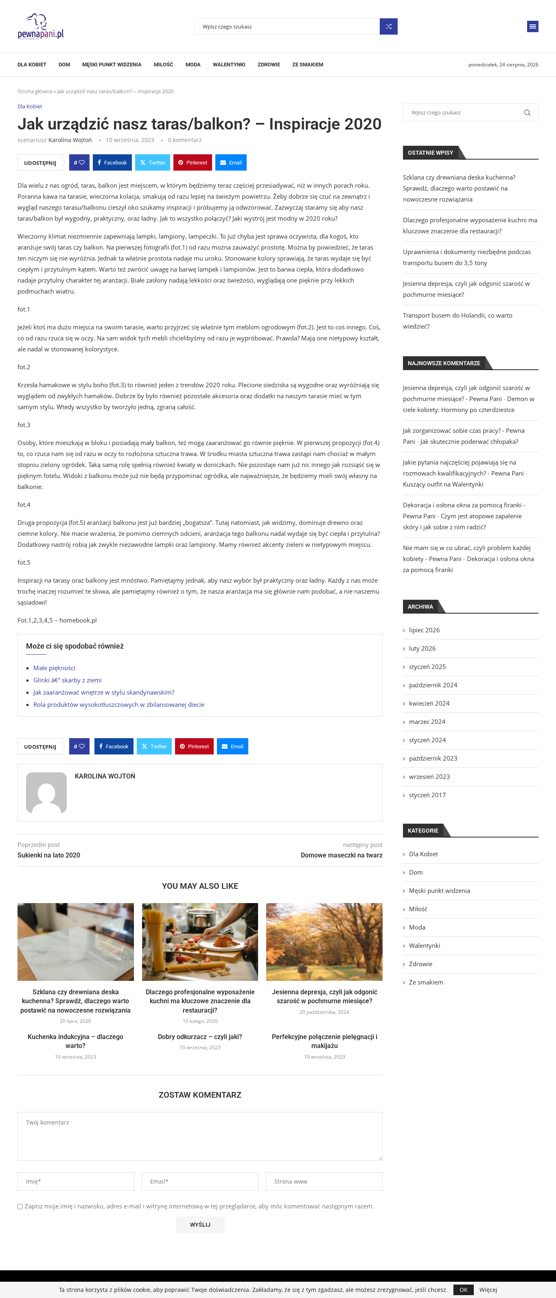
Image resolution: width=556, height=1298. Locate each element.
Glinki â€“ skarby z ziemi (67, 680)
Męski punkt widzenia (112, 64)
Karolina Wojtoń (70, 140)
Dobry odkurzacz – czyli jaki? (200, 1037)
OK (464, 1290)
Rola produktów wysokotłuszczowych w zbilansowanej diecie (118, 704)
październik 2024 (433, 685)
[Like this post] (82, 162)
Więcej (488, 1290)
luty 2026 (422, 648)
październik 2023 (433, 758)
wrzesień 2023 (429, 776)
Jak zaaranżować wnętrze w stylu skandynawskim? (103, 692)
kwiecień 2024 (429, 703)
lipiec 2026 (424, 630)
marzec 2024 (427, 721)
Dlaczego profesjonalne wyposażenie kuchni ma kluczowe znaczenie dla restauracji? (200, 1001)
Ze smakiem (307, 64)
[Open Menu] (532, 26)
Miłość (163, 64)
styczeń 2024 (427, 740)
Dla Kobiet (32, 64)
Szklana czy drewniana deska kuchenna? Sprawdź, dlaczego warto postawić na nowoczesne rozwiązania (75, 1001)
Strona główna (35, 91)
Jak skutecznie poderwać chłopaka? (469, 441)
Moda (193, 64)
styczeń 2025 (427, 666)
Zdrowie (269, 64)
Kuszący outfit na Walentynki (443, 484)
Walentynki (229, 64)
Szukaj (389, 26)
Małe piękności (54, 668)
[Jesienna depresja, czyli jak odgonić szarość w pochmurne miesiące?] (324, 941)
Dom (64, 64)
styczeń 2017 (427, 795)
